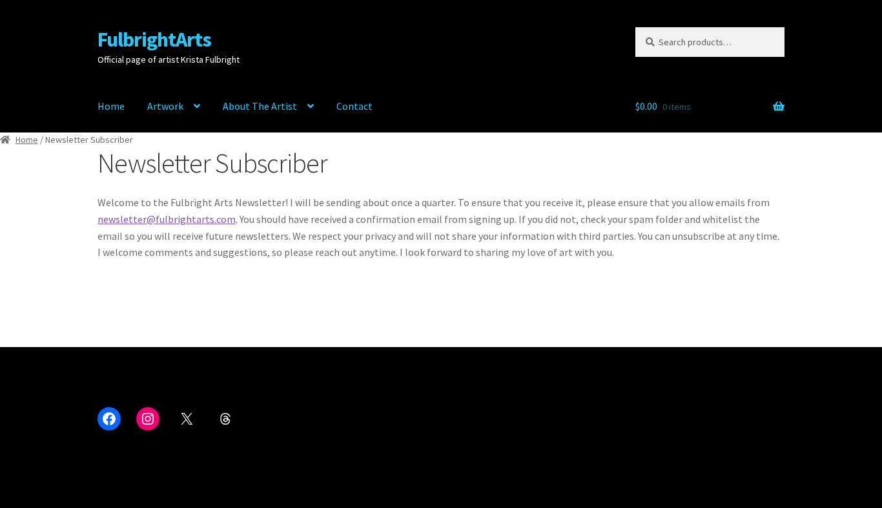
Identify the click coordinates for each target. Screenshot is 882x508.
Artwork (165, 106)
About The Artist (260, 106)
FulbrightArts (154, 39)
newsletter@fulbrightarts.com (166, 219)
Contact (354, 106)
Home (111, 106)
